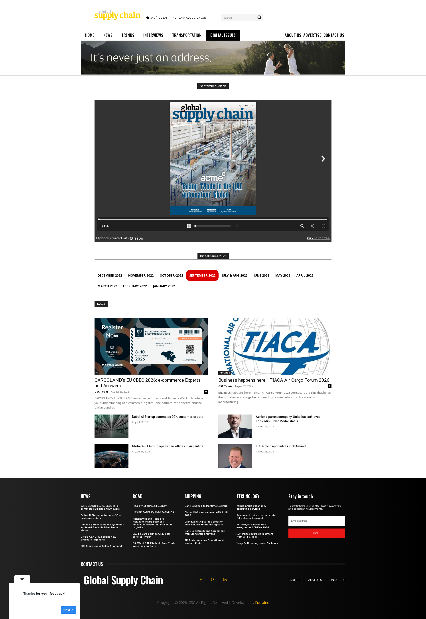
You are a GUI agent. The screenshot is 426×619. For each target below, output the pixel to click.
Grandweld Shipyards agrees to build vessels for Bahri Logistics (204, 523)
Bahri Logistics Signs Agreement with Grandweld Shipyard (205, 532)
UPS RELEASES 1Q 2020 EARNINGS (153, 512)
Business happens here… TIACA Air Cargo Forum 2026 (273, 380)
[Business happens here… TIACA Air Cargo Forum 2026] (274, 346)
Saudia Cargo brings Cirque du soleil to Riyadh (151, 535)
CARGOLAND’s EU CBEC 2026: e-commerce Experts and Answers (100, 507)
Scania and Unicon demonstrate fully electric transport (256, 517)
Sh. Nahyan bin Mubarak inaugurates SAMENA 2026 (253, 526)
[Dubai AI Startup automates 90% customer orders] (111, 426)
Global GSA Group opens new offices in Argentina (168, 446)
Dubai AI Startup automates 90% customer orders (167, 417)
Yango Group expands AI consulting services (251, 507)
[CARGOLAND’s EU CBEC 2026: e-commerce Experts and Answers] (151, 346)
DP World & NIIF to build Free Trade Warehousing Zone (154, 545)
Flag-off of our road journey (150, 506)
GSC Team (101, 391)
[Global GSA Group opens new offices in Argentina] (111, 456)
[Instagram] (213, 580)
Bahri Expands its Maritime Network (206, 506)
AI (97, 372)
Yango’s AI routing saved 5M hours (257, 543)
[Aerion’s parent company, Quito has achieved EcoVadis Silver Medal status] (235, 426)
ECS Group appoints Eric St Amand (281, 446)
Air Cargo (225, 372)
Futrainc (262, 602)
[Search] (259, 17)
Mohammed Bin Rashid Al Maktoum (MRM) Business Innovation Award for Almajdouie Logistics (152, 523)
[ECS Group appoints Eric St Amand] (235, 456)
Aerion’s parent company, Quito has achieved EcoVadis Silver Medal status (102, 527)
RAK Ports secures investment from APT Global (255, 535)
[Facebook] (201, 580)
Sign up (317, 533)
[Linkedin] (225, 580)
